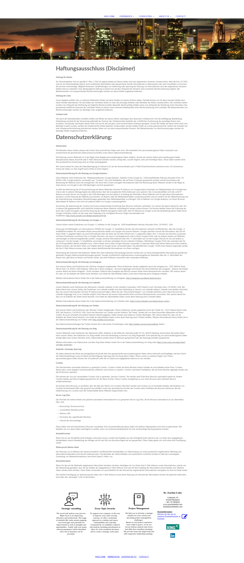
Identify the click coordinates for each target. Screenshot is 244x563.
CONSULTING (145, 16)
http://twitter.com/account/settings (143, 324)
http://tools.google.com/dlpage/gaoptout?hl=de (86, 216)
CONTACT (144, 557)
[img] (122, 39)
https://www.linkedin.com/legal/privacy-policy (150, 301)
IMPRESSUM (113, 557)
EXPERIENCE (126, 16)
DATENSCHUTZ (128, 557)
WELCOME (100, 557)
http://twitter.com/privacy (103, 320)
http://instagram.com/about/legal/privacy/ (143, 278)
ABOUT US (164, 16)
